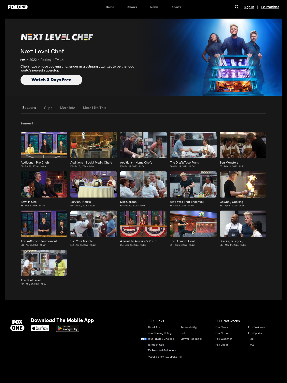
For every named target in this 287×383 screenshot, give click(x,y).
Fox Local (221, 344)
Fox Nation (222, 333)
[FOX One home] (18, 7)
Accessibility (188, 327)
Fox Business (256, 327)
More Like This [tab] (94, 107)
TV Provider (270, 7)
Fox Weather (223, 339)
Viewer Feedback (191, 339)
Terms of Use (156, 344)
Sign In (249, 7)
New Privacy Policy (160, 333)
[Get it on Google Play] (67, 328)
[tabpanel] (143, 203)
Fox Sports (255, 333)
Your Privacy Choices (161, 339)
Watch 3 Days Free (51, 79)
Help (183, 333)
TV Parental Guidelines (162, 350)
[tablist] (143, 108)
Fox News (221, 327)
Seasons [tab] (29, 107)
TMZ (251, 344)
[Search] (236, 7)
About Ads (154, 327)
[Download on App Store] (41, 328)
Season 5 (27, 123)
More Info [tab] (67, 107)
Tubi (250, 339)
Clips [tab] (48, 107)
